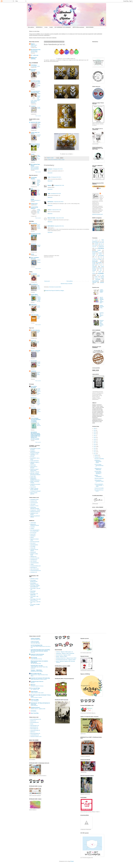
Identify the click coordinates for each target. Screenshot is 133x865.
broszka (94, 252)
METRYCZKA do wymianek (78, 27)
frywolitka (94, 258)
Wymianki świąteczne (99, 478)
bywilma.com (33, 720)
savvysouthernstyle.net (35, 730)
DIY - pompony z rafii (35, 689)
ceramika (100, 252)
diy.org (31, 723)
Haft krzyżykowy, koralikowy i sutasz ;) (99, 481)
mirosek (32, 154)
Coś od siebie (34, 360)
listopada (97, 457)
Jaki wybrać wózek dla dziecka (36, 655)
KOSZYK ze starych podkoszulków (34, 470)
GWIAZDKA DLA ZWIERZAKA (98, 469)
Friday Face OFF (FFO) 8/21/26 (38, 192)
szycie (93, 273)
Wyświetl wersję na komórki (66, 283)
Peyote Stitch (33, 476)
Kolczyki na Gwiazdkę (99, 458)
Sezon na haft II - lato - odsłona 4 (38, 125)
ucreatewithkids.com (34, 735)
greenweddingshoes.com (35, 719)
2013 (95, 450)
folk (101, 256)
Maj (37, 351)
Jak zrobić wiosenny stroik (36, 663)
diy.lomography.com (34, 722)
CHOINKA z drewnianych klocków (34, 452)
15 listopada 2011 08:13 (56, 177)
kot (101, 263)
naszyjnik (94, 266)
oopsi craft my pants (34, 569)
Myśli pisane (50, 201)
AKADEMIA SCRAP (34, 499)
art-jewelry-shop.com (34, 558)
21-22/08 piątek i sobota (35, 66)
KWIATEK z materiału (34, 472)
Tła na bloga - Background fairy (33, 581)
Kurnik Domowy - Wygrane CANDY (63, 655)
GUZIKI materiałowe (34, 460)
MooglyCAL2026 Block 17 (35, 200)
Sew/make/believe (34, 544)
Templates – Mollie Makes (36, 670)
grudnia (96, 455)
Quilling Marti (33, 304)
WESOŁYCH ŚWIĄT (38, 373)
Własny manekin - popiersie (34, 493)
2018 (95, 441)
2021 (95, 435)
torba (103, 275)
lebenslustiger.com (34, 728)
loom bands (100, 265)
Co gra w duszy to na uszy (98, 242)
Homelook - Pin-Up (34, 505)
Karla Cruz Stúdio (34, 699)
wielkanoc (97, 278)
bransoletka (95, 251)
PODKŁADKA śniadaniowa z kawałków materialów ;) (35, 479)
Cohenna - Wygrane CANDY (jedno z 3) (64, 651)
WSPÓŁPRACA (39, 27)
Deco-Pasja (33, 408)
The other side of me (35, 330)
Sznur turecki (33, 487)
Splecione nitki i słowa (35, 122)
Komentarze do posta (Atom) (55, 286)
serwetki (94, 270)
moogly (32, 199)
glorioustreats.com (34, 727)
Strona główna (31, 27)
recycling (94, 269)
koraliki (99, 262)
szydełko (101, 273)
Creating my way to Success (37, 681)
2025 (95, 430)
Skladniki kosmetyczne (35, 511)
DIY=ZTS (32, 456)
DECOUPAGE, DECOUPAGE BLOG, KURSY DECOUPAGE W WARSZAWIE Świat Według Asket (35, 435)
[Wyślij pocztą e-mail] (56, 158)
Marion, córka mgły (38, 146)
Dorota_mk (33, 340)
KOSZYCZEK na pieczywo (33, 467)
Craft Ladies (32, 504)
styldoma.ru (32, 731)
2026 (95, 428)
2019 (95, 439)
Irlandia (96, 244)
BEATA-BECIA (51, 226)
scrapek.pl (33, 106)
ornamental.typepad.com (35, 570)
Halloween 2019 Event (39, 317)
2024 (95, 432)
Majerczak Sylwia (51, 217)
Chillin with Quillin (34, 315)
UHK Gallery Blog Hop (39, 424)
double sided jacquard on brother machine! (39, 679)
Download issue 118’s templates (37, 671)
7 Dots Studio (33, 522)
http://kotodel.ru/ (33, 567)
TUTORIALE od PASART (35, 491)
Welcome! (32, 682)
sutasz (93, 271)
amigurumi (101, 246)
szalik (99, 271)
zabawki (94, 282)
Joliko (49, 193)
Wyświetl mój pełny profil (97, 214)
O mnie (45, 27)
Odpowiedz (50, 172)
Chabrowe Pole (33, 501)
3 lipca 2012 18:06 (60, 217)
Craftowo (32, 528)
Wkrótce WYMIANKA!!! (98, 476)
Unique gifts (32, 548)
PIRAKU (32, 537)
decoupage (101, 255)
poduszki (100, 267)
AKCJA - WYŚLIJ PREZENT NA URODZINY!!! (102, 300)
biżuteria (101, 248)
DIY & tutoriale (33, 532)
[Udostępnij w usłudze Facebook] (61, 158)
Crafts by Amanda (35, 641)
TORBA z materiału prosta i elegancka (34, 489)
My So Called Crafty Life (36, 673)
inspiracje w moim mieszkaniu (37, 654)
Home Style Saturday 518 (35, 639)
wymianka (97, 279)
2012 (95, 451)
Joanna (49, 209)
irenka (49, 177)
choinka (59, 159)
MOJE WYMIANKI (89, 27)
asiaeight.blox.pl (33, 559)
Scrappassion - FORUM (35, 510)
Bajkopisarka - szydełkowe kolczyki (34, 525)
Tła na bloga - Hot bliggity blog (34, 594)
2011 (95, 453)
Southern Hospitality (35, 638)
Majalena (50, 185)
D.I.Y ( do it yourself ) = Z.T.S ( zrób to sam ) (35, 531)
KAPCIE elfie (33, 465)
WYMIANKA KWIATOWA (102, 314)
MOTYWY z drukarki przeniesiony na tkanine (35, 474)
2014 (95, 448)
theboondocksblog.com (35, 733)
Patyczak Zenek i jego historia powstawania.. (102, 323)
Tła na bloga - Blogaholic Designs (34, 583)
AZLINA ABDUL (34, 294)
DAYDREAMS (34, 274)
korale (93, 262)
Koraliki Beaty (34, 223)
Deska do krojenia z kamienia (36, 697)
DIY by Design (34, 657)
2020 (95, 437)
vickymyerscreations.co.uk (35, 736)
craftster (32, 564)
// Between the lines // (35, 707)
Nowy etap (33, 652)
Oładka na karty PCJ (38, 73)
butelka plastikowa (34, 705)
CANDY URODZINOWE (101, 291)
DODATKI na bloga (34, 578)
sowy (101, 270)
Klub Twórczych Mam (35, 81)
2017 (95, 442)
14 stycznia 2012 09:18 (58, 201)
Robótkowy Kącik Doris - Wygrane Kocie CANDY (66, 658)
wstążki (62, 159)
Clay (100, 241)
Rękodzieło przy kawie (36, 233)
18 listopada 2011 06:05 (56, 193)
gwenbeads (33, 244)
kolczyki (95, 261)
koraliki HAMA (95, 263)
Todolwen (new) (34, 203)
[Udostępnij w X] (59, 158)
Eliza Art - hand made (35, 350)
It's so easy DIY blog (35, 688)
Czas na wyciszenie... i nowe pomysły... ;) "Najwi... (99, 485)
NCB (32, 189)
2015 (95, 446)
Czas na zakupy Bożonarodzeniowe (99, 465)
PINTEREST (32, 535)
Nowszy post (47, 281)
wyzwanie (95, 281)
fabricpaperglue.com (34, 725)
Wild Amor (33, 684)
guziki (99, 258)
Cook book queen (34, 502)
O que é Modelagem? (35, 700)
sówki (98, 275)
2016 (95, 444)
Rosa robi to (32, 543)
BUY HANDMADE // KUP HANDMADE (63, 27)
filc (96, 256)
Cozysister (32, 526)
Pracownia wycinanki (34, 541)
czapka (93, 255)
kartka (100, 259)
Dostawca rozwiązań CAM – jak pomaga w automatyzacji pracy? (35, 168)
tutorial (102, 276)
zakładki (102, 282)
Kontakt (51, 27)
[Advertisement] (66, 269)
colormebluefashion (34, 562)
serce (101, 269)
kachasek (50, 169)
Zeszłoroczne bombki (99, 488)
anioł (95, 248)
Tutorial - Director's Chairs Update (37, 692)
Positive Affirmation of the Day (36, 658)
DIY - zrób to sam (34, 55)
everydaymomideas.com (35, 565)
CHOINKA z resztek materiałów (34, 454)
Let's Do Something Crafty (36, 645)
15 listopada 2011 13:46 (59, 185)
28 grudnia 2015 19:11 (59, 226)
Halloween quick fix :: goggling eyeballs (38, 708)
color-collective (33, 561)
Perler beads (94, 245)
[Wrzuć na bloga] (58, 158)
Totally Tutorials (34, 691)
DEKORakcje (34, 397)
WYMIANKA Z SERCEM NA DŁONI (98, 461)
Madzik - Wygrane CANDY (61, 656)
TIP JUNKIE (32, 546)
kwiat (93, 265)
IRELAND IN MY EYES (35, 49)
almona (32, 254)
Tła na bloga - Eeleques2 (33, 592)
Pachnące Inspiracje (35, 144)
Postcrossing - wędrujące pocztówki (34, 508)
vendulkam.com (33, 572)
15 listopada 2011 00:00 (57, 169)
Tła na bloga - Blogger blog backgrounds (35, 586)
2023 (95, 433)
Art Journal (95, 239)
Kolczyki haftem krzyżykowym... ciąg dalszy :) (98, 472)
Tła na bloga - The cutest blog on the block (35, 600)
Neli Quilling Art (34, 284)
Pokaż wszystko (38, 115)
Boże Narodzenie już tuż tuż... (99, 490)
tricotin (96, 276)
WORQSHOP (33, 552)
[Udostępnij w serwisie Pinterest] (62, 158)
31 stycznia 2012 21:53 (56, 209)
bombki (49, 159)
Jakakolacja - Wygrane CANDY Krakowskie (65, 653)
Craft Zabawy (34, 65)
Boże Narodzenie (54, 159)
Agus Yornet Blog (34, 713)
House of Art (32, 534)
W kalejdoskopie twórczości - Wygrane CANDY (66, 659)
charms (93, 254)
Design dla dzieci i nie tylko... (37, 665)
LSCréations (33, 710)
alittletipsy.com (33, 556)
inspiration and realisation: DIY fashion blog (40, 678)
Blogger (72, 861)
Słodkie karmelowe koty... (102, 306)
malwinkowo (33, 371)
